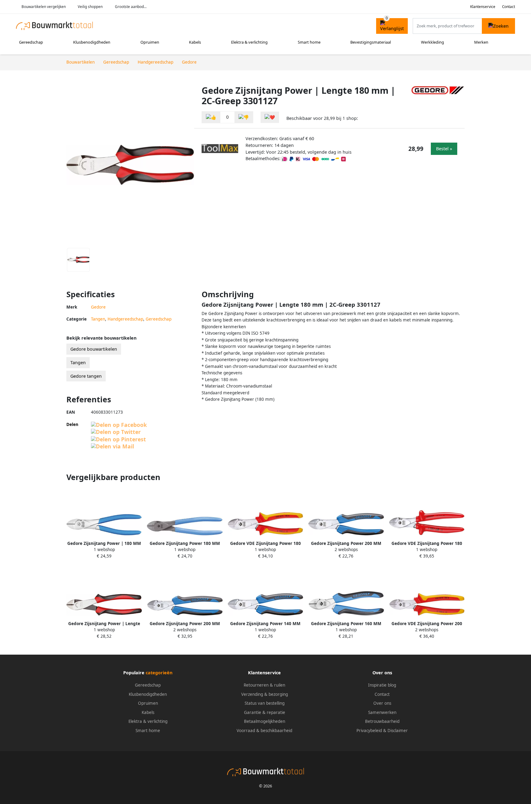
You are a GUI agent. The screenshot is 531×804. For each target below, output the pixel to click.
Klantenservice (482, 6)
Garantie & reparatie (264, 712)
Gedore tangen (86, 376)
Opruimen (149, 42)
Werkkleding (432, 42)
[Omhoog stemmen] (211, 117)
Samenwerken (382, 712)
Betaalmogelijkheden (264, 721)
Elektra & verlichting (249, 42)
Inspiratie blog (382, 685)
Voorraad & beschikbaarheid (264, 730)
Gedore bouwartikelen (93, 349)
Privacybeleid (369, 730)
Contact (508, 6)
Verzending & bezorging (264, 694)
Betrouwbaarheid (382, 721)
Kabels (195, 42)
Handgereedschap (125, 319)
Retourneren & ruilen (264, 685)
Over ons (382, 703)
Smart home (309, 42)
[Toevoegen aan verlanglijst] (270, 117)
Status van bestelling (265, 703)
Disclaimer (397, 730)
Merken (481, 42)
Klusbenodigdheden (91, 42)
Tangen (98, 319)
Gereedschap (31, 42)
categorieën (159, 673)
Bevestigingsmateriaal (370, 42)
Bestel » (444, 149)
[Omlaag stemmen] (243, 117)
